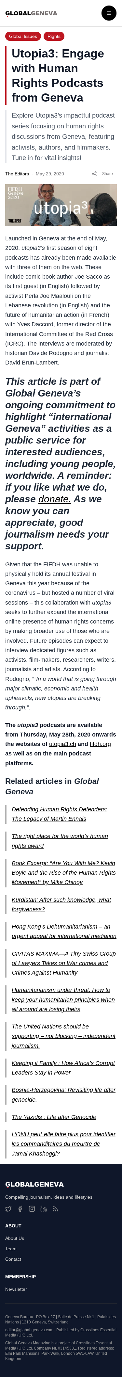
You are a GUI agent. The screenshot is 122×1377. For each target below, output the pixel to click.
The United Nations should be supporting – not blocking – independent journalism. (63, 1036)
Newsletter (16, 1289)
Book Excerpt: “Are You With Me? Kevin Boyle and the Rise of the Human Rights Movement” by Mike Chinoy (64, 873)
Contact (13, 1259)
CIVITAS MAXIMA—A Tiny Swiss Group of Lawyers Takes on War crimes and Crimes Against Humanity (64, 963)
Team (11, 1248)
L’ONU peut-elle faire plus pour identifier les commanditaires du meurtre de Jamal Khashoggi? (63, 1144)
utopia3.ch (62, 744)
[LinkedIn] (43, 1209)
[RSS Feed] (55, 1209)
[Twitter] (8, 1209)
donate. (54, 499)
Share (107, 173)
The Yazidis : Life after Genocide (54, 1117)
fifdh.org (100, 744)
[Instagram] (32, 1209)
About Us (14, 1238)
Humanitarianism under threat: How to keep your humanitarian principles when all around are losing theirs (63, 999)
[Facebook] (20, 1209)
